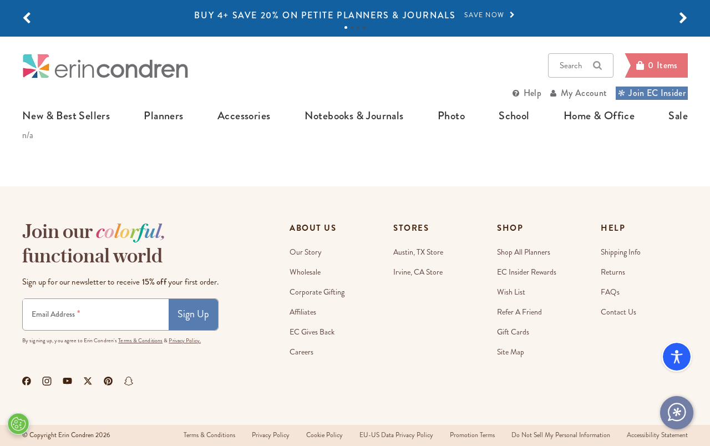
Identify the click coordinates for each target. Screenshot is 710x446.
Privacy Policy (271, 435)
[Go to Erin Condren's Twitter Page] (88, 381)
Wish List (511, 292)
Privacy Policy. (185, 340)
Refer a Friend (519, 312)
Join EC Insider (657, 93)
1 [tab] (345, 27)
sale (678, 116)
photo (451, 116)
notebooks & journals (354, 116)
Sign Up (193, 314)
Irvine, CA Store (418, 272)
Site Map (510, 352)
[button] (26, 18)
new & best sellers (66, 116)
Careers (301, 352)
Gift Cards (513, 332)
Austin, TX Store (418, 252)
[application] (677, 413)
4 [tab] (364, 27)
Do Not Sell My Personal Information (560, 435)
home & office (599, 116)
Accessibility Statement (657, 435)
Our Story (306, 252)
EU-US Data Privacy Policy (396, 435)
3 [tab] (358, 27)
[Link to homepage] (105, 66)
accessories (243, 116)
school (514, 116)
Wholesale (305, 272)
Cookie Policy (324, 435)
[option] (355, 15)
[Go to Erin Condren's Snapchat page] (128, 381)
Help (532, 93)
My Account (584, 93)
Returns (613, 272)
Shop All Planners (523, 252)
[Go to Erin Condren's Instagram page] (47, 381)
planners (163, 116)
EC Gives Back (312, 332)
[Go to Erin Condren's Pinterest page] (108, 381)
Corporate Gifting (317, 292)
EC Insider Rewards (526, 272)
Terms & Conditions (140, 340)
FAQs (610, 292)
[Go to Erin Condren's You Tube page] (67, 381)
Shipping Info (621, 252)
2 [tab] (352, 27)
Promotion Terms (472, 435)
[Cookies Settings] (18, 424)
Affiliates (303, 312)
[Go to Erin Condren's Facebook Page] (26, 381)
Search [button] (571, 65)
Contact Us (618, 312)
